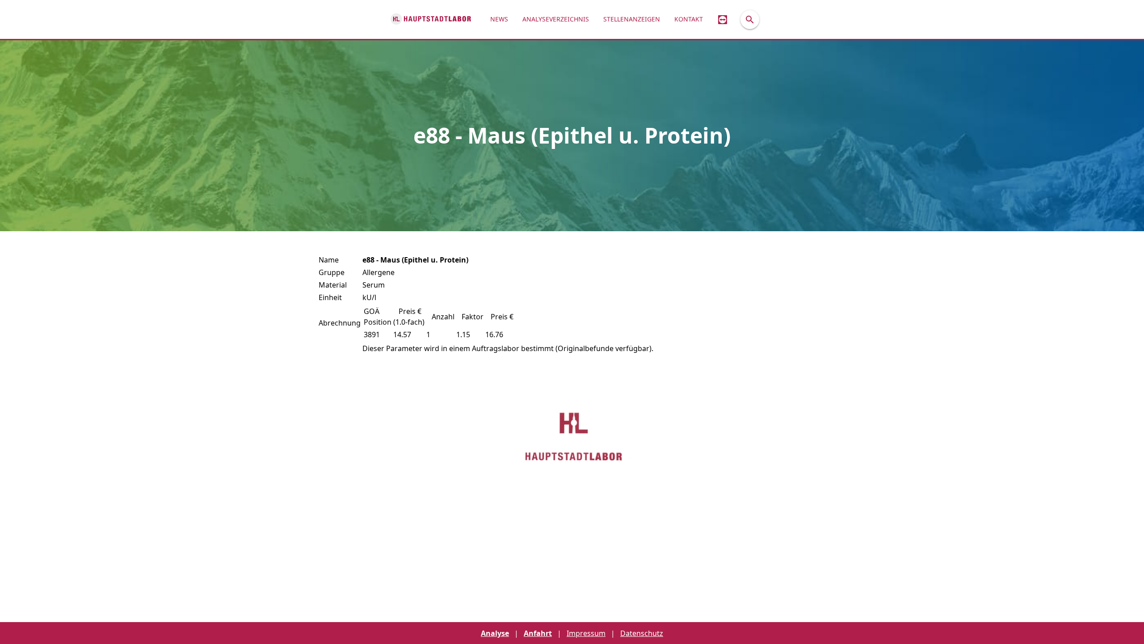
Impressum (586, 633)
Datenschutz (641, 633)
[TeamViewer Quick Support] (722, 19)
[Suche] (749, 19)
